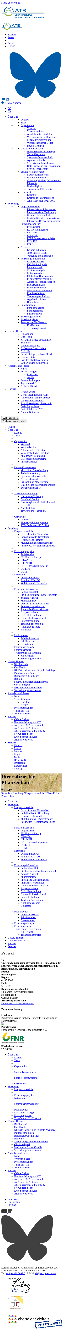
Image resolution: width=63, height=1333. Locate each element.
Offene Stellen (28, 391)
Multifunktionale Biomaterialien (43, 218)
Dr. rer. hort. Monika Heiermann (17, 1003)
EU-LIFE (32, 241)
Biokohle (25, 351)
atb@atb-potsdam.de (45, 1273)
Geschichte (26, 192)
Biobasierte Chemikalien (33, 348)
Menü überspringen (11, 2)
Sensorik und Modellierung (41, 163)
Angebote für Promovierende (35, 397)
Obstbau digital (28, 357)
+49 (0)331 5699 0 (15, 1273)
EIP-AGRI (32, 235)
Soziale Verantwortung (32, 171)
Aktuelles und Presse (18, 365)
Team (23, 122)
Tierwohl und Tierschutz (39, 189)
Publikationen (28, 305)
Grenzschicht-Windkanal (39, 290)
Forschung (13, 203)
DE (9, 108)
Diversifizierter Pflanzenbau (41, 209)
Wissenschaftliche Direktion (41, 137)
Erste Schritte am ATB (32, 409)
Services (12, 742)
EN (9, 111)
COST (30, 244)
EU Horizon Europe (37, 229)
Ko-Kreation (33, 325)
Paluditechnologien (30, 345)
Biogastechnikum (36, 284)
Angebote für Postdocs (32, 400)
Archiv (30, 377)
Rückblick (32, 374)
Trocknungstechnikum (38, 296)
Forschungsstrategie (31, 316)
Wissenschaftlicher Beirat (40, 142)
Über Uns (13, 116)
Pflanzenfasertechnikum (39, 279)
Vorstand (31, 128)
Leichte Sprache (12, 103)
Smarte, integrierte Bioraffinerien (37, 354)
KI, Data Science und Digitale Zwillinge (34, 670)
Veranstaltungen (29, 371)
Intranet (18, 751)
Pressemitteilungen (30, 380)
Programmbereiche (30, 206)
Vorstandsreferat (35, 131)
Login (17, 754)
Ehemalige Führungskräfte (40, 197)
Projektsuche (33, 226)
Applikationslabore (37, 299)
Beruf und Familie (36, 177)
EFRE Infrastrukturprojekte (41, 238)
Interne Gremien (35, 145)
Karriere (12, 389)
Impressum (19, 762)
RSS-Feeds (13, 46)
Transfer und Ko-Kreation (34, 322)
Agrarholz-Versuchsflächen (41, 281)
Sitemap (18, 768)
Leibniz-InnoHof (35, 261)
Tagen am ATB (28, 383)
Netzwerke (26, 247)
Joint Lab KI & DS (37, 252)
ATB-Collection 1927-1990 (41, 200)
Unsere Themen (16, 331)
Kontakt (12, 34)
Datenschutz (20, 765)
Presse (11, 37)
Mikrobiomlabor (35, 273)
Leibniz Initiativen (36, 250)
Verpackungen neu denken (34, 362)
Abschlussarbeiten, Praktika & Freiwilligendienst (36, 405)
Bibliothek (32, 302)
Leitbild (25, 119)
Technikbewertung (36, 154)
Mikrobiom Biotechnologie (41, 151)
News (24, 368)
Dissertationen (34, 313)
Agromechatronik (36, 160)
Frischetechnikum (36, 293)
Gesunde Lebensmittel (38, 215)
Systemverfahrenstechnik (40, 157)
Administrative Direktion (39, 134)
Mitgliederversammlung (39, 140)
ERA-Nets (32, 232)
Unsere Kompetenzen (32, 148)
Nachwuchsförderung (38, 174)
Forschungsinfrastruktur (33, 258)
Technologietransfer (37, 328)
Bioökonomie (28, 334)
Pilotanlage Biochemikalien (41, 276)
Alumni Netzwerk (30, 412)
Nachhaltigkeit (34, 186)
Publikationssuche (36, 307)
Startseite (5, 793)
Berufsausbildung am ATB (34, 394)
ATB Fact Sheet (29, 386)
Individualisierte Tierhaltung (41, 212)
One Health (26, 336)
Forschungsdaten (29, 319)
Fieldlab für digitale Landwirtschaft (37, 266)
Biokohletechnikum (37, 287)
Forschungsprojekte (31, 223)
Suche (11, 43)
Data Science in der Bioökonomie (44, 166)
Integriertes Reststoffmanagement (44, 221)
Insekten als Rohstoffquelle (34, 360)
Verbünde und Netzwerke (40, 255)
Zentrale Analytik (36, 270)
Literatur (31, 195)
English (12, 427)
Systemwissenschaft (37, 168)
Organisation (27, 125)
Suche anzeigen (10, 418)
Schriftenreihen (35, 310)
